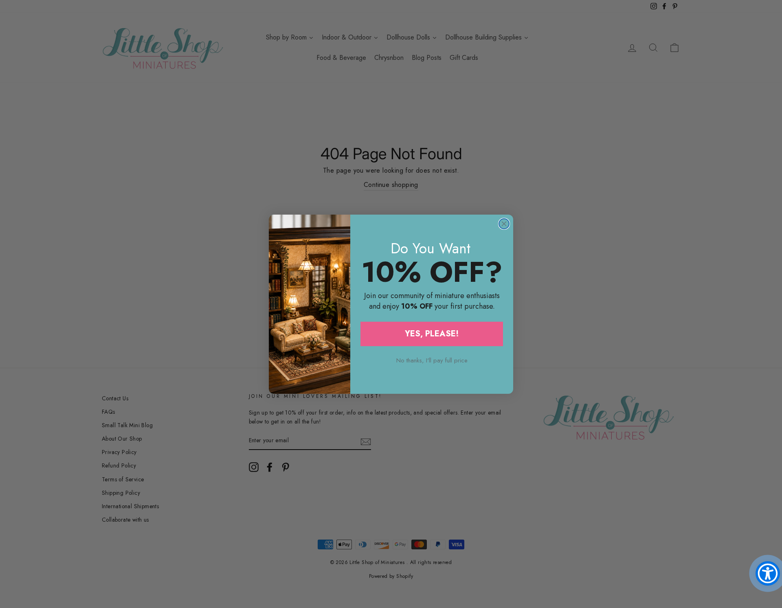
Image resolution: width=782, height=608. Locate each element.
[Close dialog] (504, 224)
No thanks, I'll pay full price (432, 360)
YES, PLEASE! (432, 334)
